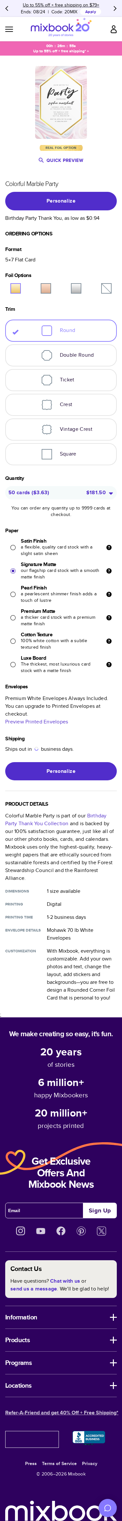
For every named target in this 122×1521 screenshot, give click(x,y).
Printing (14, 904)
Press (31, 1463)
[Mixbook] (61, 29)
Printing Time (19, 917)
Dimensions (17, 891)
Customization (20, 951)
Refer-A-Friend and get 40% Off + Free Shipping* (61, 1412)
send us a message (33, 1288)
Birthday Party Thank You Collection (56, 819)
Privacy (89, 1463)
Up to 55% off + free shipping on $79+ (61, 5)
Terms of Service (59, 1463)
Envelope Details (23, 930)
